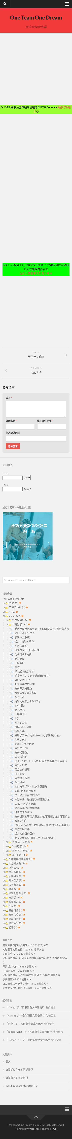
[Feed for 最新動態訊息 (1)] (28, 893)
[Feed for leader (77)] (22, 616)
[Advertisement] (36, 69)
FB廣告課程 (9, 970)
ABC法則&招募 (23, 726)
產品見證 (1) (15, 910)
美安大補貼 (21, 756)
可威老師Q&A (22, 680)
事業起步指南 (10, 966)
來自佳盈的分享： (25, 633)
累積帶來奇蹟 (22, 778)
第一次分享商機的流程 (27, 795)
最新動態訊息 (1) (18, 893)
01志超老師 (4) (20, 620)
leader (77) (15, 616)
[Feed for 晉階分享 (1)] (23, 884)
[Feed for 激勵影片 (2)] (23, 901)
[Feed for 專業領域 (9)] (23, 871)
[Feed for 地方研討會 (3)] (26, 863)
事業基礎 (8, 979)
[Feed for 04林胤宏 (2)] (27, 846)
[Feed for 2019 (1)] (19, 603)
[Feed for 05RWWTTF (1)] (30, 850)
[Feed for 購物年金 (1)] (23, 923)
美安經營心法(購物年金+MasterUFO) (35, 837)
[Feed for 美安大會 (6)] (23, 914)
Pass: (5, 484)
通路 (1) (13, 927)
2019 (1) (13, 603)
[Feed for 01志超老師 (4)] (29, 620)
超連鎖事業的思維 (25, 684)
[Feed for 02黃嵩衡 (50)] (28, 624)
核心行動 (20, 705)
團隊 (17, 667)
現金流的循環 (22, 769)
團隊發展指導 (22, 829)
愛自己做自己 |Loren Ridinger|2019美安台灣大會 (42, 628)
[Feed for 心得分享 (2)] (23, 876)
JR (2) (12, 611)
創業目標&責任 (23, 654)
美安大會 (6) (15, 914)
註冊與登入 (9, 953)
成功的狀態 (21, 722)
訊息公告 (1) (15, 918)
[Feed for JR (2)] (16, 611)
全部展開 (8, 598)
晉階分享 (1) (15, 884)
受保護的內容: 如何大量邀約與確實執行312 (27, 958)
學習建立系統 (22, 637)
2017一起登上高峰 (25, 803)
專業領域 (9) (15, 871)
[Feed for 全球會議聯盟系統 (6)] (33, 859)
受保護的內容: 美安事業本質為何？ (22, 975)
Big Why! (20, 782)
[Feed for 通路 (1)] (18, 927)
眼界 (17, 718)
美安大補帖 (21, 765)
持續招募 (20, 731)
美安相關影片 (22, 752)
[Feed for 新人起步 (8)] (23, 880)
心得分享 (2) (15, 876)
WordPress (34, 1128)
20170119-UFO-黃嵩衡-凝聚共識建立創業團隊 (41, 761)
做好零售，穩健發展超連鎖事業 (32, 799)
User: (6, 473)
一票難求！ (21, 714)
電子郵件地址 (45, 420)
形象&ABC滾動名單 (26, 692)
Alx (55, 1128)
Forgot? (27, 489)
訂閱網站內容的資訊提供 (19, 1069)
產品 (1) (13, 906)
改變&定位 (20, 820)
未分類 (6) (14, 897)
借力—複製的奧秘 (24, 641)
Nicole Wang (15, 1031)
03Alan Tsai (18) (21, 842)
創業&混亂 (20, 739)
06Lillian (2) (18, 854)
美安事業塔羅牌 (23, 688)
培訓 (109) (14, 867)
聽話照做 (20, 658)
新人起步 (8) (15, 880)
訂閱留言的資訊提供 (17, 1077)
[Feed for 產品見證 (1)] (23, 910)
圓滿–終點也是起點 (25, 790)
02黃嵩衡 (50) (19, 624)
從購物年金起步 (23, 812)
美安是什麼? (21, 748)
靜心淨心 (20, 709)
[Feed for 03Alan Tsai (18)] (31, 842)
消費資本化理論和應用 (27, 807)
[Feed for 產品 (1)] (18, 906)
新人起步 (20, 697)
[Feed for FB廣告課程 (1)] (26, 607)
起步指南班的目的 (25, 833)
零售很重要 (21, 645)
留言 (9, 398)
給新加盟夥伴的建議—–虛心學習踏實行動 (38, 735)
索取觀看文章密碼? (13, 949)
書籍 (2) (13, 889)
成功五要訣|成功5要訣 (15, 945)
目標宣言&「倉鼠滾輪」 (28, 650)
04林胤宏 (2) (19, 846)
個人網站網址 (13, 432)
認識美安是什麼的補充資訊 (18, 987)
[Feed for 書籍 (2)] (18, 889)
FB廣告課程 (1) (17, 607)
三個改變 (20, 662)
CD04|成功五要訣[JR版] (16, 983)
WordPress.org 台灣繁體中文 (22, 1085)
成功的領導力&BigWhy (27, 701)
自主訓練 (20, 773)
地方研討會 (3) (17, 863)
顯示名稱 (11, 420)
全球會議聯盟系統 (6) (20, 859)
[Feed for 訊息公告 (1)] (23, 918)
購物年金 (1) (15, 923)
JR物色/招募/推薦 (24, 671)
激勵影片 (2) (15, 901)
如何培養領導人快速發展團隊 (31, 786)
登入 (8, 1061)
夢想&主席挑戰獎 (24, 743)
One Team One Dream (36, 18)
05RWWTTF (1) (20, 850)
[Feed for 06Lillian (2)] (26, 854)
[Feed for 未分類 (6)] (21, 897)
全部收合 (19, 598)
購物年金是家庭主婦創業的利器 (32, 675)
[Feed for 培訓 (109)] (21, 867)
